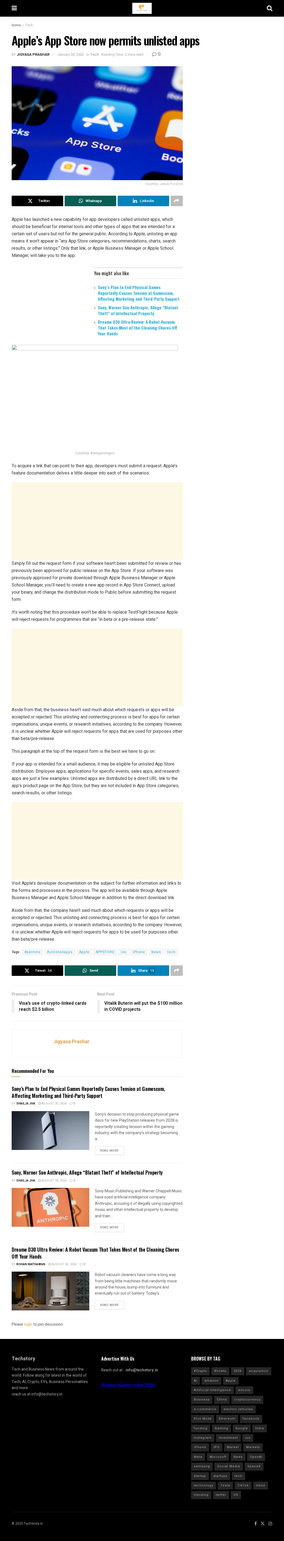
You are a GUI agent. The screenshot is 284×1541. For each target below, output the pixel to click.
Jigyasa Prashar (33, 54)
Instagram (203, 1437)
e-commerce (205, 1409)
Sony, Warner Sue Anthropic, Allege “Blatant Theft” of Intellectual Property (138, 310)
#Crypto (200, 1371)
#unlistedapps (60, 952)
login (28, 1324)
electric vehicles (238, 1409)
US (236, 1494)
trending (201, 1494)
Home (16, 25)
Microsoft (218, 1457)
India (259, 1428)
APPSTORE (105, 952)
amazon (211, 1380)
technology (203, 1485)
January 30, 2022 (70, 54)
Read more (109, 1150)
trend (260, 1485)
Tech (29, 25)
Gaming (221, 1428)
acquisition (258, 1371)
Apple (84, 952)
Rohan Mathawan (30, 1264)
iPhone (139, 952)
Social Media (228, 1466)
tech (172, 952)
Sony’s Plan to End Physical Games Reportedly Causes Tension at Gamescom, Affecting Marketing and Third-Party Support (138, 293)
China (222, 1399)
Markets (253, 1447)
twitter (221, 1494)
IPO (217, 1447)
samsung (202, 1466)
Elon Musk (203, 1418)
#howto (220, 1371)
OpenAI (256, 1457)
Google (241, 1428)
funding (200, 1428)
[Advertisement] (97, 521)
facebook (251, 1418)
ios (123, 952)
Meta (198, 1457)
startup (200, 1476)
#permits (32, 952)
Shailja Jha (25, 1103)
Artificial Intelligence (212, 1390)
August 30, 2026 (54, 1103)
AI (195, 1380)
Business (202, 1399)
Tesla (225, 1485)
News (156, 952)
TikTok (243, 1485)
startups (220, 1476)
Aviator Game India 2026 (128, 1385)
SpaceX (254, 1466)
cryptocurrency (247, 1399)
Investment (228, 1437)
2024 (238, 1371)
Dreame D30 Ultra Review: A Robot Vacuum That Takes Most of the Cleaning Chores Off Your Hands (137, 327)
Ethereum (227, 1418)
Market (233, 1447)
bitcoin (244, 1390)
